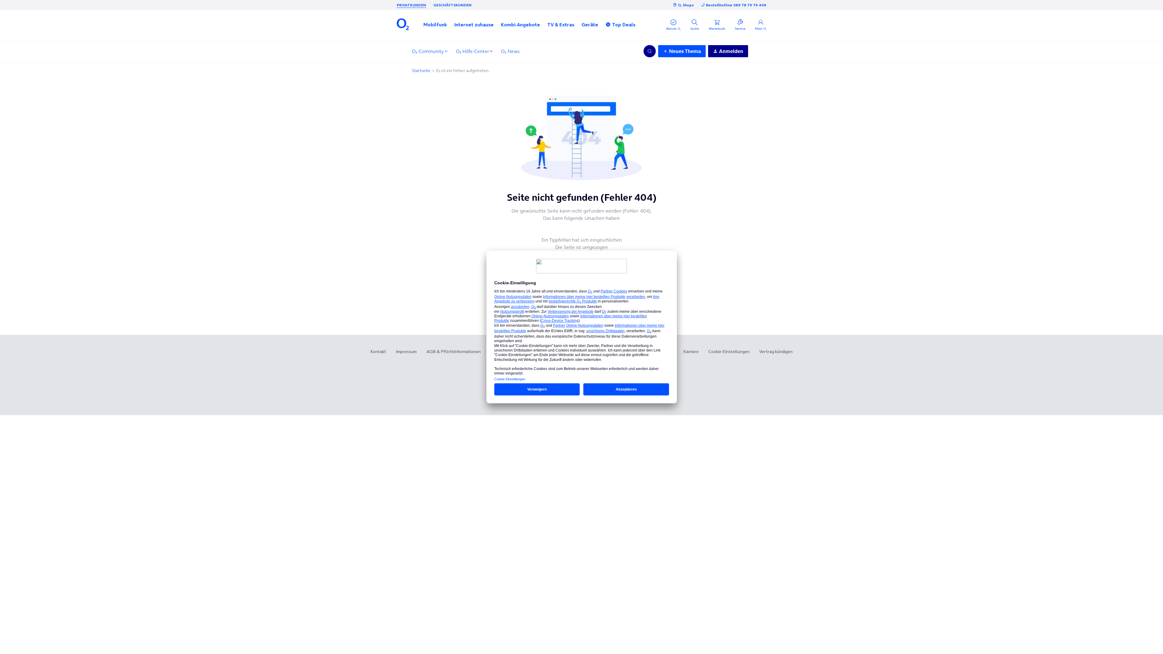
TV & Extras (560, 24)
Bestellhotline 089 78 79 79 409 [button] (736, 5)
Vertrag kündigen (776, 351)
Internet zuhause (474, 24)
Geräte (590, 24)
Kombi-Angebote (520, 24)
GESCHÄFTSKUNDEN (452, 5)
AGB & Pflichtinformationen (453, 351)
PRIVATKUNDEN (411, 5)
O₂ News (510, 51)
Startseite (421, 71)
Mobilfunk (435, 24)
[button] (435, 24)
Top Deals (623, 24)
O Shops (686, 5)
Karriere (691, 351)
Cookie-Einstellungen (729, 351)
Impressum (406, 351)
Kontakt (378, 351)
